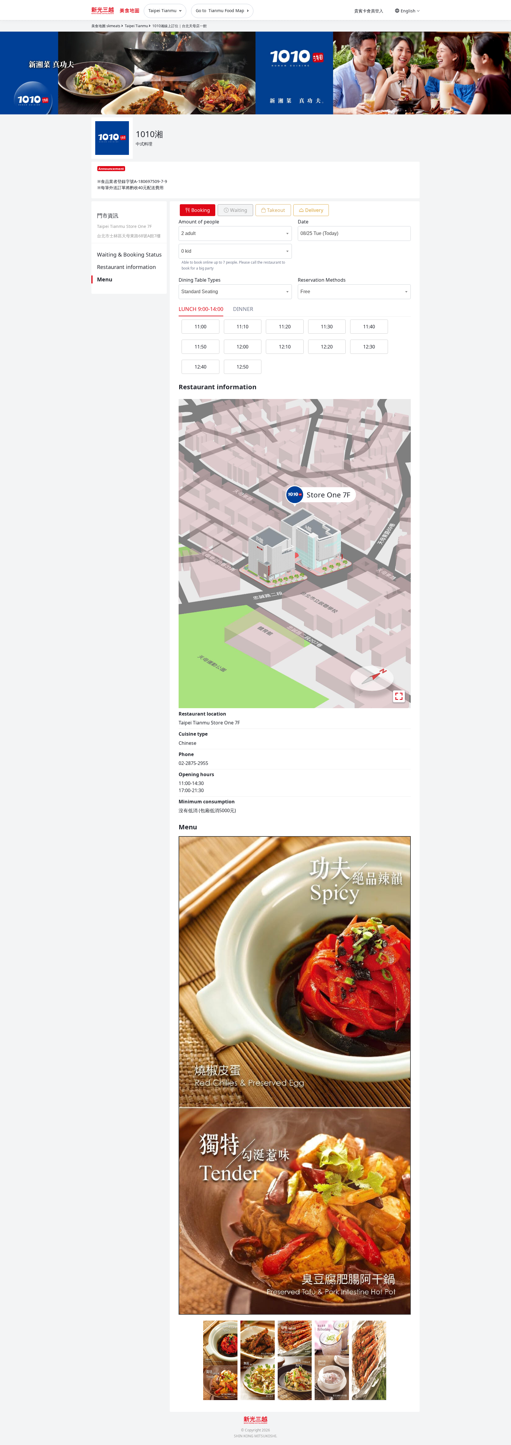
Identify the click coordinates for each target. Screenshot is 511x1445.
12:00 (242, 346)
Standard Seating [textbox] (199, 291)
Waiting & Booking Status (129, 254)
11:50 (200, 346)
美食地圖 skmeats (105, 25)
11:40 (369, 326)
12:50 (242, 367)
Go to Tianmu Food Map (220, 10)
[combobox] (229, 233)
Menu (104, 279)
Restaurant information (126, 266)
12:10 (285, 346)
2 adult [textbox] (188, 233)
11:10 (242, 326)
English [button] (408, 11)
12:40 (200, 367)
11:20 (285, 326)
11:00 (200, 326)
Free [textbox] (305, 291)
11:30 (327, 326)
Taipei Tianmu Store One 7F (124, 226)
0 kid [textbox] (186, 251)
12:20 (327, 346)
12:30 (369, 346)
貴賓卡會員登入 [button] (368, 11)
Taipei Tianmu (163, 10)
